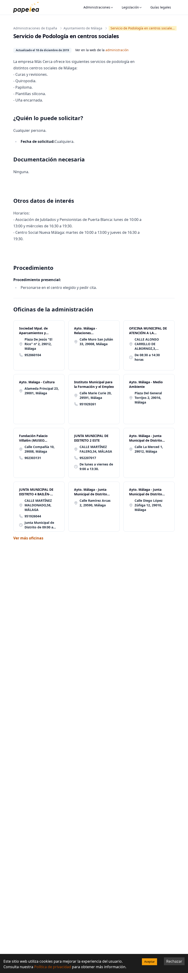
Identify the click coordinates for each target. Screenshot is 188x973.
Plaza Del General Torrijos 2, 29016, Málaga (148, 397)
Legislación (130, 7)
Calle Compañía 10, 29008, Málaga (40, 449)
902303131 (33, 458)
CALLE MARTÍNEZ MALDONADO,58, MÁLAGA (38, 505)
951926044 (33, 516)
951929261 (88, 404)
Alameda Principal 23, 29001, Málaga (42, 390)
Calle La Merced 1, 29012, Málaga (149, 449)
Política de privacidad (52, 966)
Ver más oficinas (28, 538)
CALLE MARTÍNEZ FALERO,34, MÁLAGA (96, 449)
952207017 (88, 458)
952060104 (33, 355)
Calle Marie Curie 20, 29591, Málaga (96, 395)
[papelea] (28, 7)
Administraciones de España (35, 28)
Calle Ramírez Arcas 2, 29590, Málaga (95, 502)
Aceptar (149, 961)
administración (117, 50)
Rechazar (174, 961)
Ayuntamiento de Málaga (83, 28)
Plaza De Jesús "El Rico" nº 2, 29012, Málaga (38, 344)
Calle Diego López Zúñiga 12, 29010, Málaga (149, 505)
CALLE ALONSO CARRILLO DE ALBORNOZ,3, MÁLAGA (147, 344)
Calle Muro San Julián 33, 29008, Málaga (96, 341)
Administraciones (96, 7)
